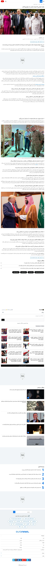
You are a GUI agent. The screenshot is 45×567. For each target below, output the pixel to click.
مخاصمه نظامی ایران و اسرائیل (29, 519)
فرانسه (33, 524)
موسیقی (25, 526)
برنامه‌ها (21, 547)
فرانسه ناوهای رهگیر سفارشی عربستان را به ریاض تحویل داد (34, 263)
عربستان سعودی (35, 4)
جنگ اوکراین (34, 521)
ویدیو (43, 547)
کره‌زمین (21, 540)
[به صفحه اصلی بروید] (41, 1)
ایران (11, 524)
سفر (43, 545)
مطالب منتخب (40, 388)
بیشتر (43, 556)
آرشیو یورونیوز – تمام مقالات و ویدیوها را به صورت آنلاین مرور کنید (12, 549)
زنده (2, 1)
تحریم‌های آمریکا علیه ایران (19, 524)
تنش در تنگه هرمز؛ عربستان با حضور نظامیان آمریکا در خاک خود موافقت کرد (31, 265)
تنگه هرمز (27, 524)
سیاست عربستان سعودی (39, 272)
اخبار (41, 4)
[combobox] (22, 512)
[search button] (14, 512)
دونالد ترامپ (31, 272)
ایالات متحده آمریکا (26, 521)
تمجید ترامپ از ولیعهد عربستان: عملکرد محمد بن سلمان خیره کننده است (32, 268)
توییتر (36, 164)
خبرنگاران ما (42, 549)
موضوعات (42, 535)
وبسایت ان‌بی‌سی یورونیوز (39, 84)
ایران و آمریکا (11, 521)
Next (43, 543)
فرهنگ (20, 526)
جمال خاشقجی (23, 272)
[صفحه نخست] (43, 4)
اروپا (43, 538)
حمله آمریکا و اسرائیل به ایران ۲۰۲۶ (16, 519)
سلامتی (21, 543)
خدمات (43, 553)
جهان (39, 4)
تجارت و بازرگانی (41, 540)
